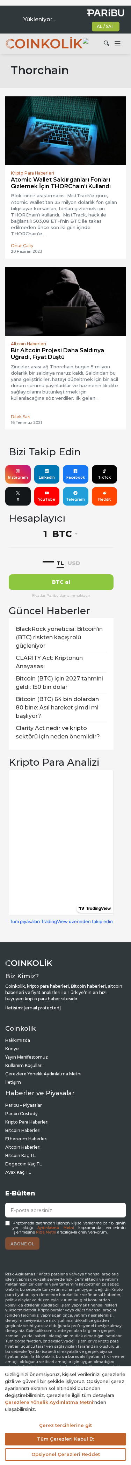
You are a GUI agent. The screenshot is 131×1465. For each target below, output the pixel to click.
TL (60, 563)
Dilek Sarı (20, 416)
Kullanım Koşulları (24, 1065)
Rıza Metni (46, 1232)
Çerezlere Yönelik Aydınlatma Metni (43, 1073)
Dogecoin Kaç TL (23, 1163)
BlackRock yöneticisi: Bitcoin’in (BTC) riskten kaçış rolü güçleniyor (59, 637)
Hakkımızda (17, 1040)
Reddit (104, 499)
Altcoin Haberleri (23, 1147)
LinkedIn (47, 477)
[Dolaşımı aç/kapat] (117, 43)
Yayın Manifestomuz (26, 1057)
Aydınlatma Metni (55, 1227)
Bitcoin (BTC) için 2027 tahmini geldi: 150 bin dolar (59, 682)
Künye (12, 1048)
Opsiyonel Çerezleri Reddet (65, 1454)
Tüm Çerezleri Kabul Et (65, 1439)
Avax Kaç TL (18, 1172)
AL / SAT (106, 26)
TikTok (104, 477)
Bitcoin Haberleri (23, 1130)
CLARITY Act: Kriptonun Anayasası (49, 662)
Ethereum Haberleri (26, 1138)
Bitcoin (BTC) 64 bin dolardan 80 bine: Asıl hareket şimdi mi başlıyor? (57, 707)
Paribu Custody (21, 1113)
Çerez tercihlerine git (65, 1425)
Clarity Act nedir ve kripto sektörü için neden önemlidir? (58, 732)
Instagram (18, 477)
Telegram (75, 499)
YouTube (46, 499)
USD (74, 563)
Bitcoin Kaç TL (20, 1155)
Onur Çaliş (22, 245)
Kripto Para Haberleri (27, 1122)
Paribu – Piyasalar (23, 1105)
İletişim (13, 1082)
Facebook (75, 477)
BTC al (61, 582)
